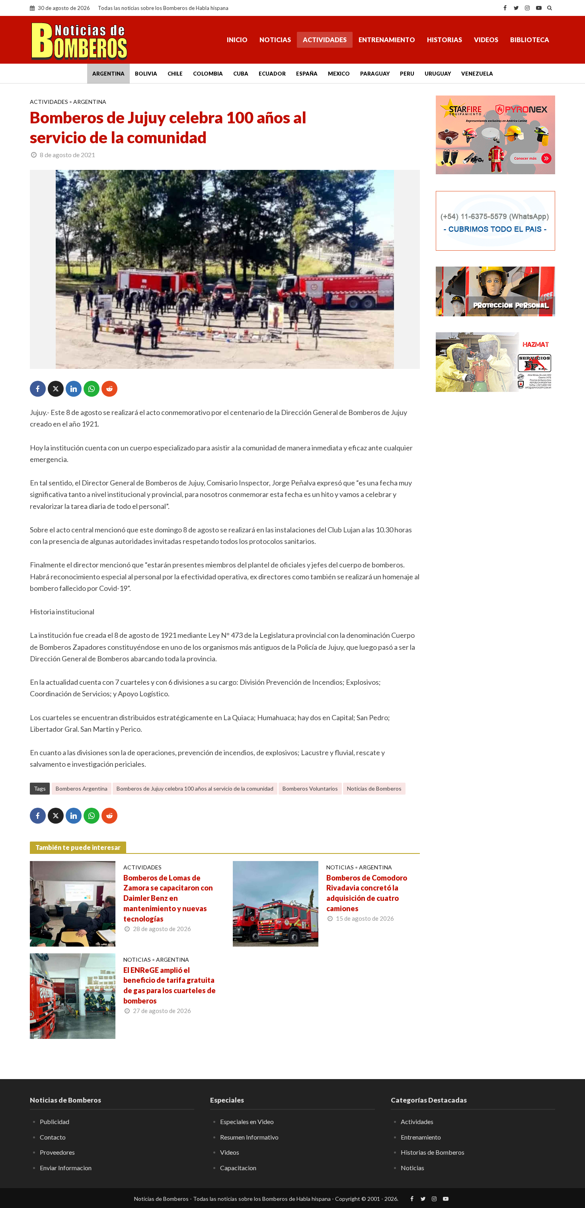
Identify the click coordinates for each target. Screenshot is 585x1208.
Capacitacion (238, 1167)
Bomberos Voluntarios (310, 788)
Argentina (108, 73)
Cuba (240, 73)
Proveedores (57, 1152)
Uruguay (438, 73)
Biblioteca (529, 39)
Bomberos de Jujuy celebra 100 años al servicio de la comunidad (195, 788)
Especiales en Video (247, 1121)
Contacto (53, 1137)
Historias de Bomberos (432, 1152)
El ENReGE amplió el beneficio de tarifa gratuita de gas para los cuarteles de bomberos (169, 985)
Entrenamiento (387, 39)
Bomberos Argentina (81, 788)
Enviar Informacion (66, 1167)
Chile (175, 73)
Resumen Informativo (249, 1137)
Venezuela (477, 73)
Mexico (339, 73)
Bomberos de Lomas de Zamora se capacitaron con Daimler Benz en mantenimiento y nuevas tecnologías (168, 898)
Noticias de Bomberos (374, 788)
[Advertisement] (495, 527)
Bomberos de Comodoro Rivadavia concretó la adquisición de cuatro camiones (366, 893)
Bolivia (146, 73)
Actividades (325, 39)
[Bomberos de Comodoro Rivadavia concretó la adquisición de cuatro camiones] (275, 902)
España (307, 73)
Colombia (208, 73)
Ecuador (272, 73)
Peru (407, 73)
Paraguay (375, 73)
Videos (486, 39)
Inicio (237, 39)
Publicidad (54, 1121)
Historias (444, 39)
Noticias (275, 39)
